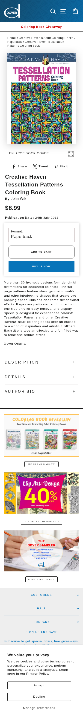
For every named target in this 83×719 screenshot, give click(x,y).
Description (22, 362)
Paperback (14, 41)
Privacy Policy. (37, 673)
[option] (41, 27)
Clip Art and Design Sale (41, 522)
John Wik (18, 199)
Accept (39, 685)
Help (41, 608)
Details (15, 377)
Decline (39, 696)
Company (41, 622)
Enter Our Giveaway (41, 464)
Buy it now (41, 266)
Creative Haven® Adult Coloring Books (46, 38)
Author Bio (20, 391)
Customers (41, 594)
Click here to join (41, 579)
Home (11, 38)
